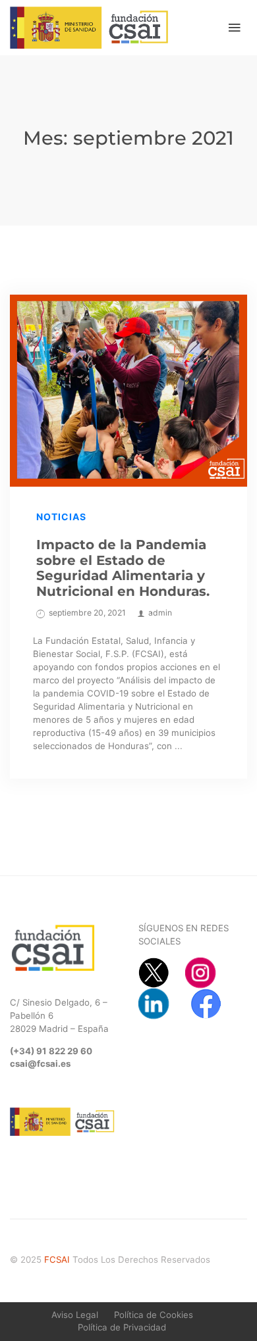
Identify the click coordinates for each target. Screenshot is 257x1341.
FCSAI (57, 1259)
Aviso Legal (74, 1314)
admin (160, 613)
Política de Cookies (153, 1314)
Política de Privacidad (122, 1327)
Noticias (61, 516)
